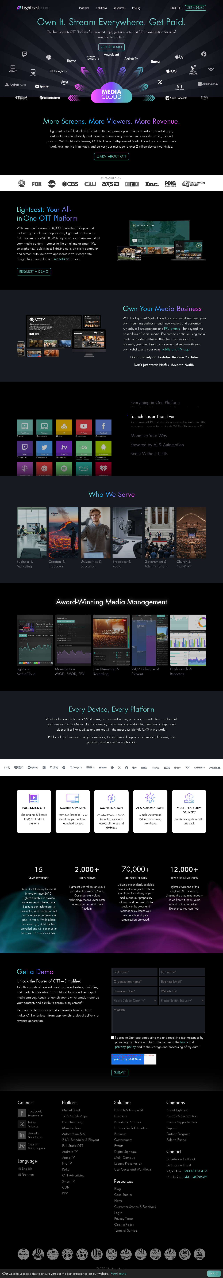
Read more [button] (118, 1273)
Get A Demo (195, 7)
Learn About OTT (112, 156)
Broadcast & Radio (127, 1122)
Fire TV (67, 1163)
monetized (62, 259)
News (118, 1201)
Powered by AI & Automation (157, 444)
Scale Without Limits (149, 453)
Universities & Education (131, 1128)
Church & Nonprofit (128, 1110)
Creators (120, 1116)
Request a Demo (34, 271)
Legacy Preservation (128, 1163)
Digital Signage (125, 1152)
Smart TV (68, 1181)
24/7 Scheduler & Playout (80, 1140)
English (27, 1169)
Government (123, 1140)
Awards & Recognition (182, 1116)
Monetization (71, 1128)
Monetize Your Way (148, 435)
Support (172, 1128)
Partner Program (178, 1134)
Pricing (136, 8)
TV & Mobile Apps (74, 1116)
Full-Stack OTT (72, 1146)
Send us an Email (179, 1165)
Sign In (176, 8)
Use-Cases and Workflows (132, 1169)
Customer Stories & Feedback (135, 1207)
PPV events (172, 328)
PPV (65, 1193)
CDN (66, 1187)
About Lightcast (178, 1110)
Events (118, 1146)
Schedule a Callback (181, 1159)
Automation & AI (74, 1134)
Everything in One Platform (155, 403)
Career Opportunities (182, 1122)
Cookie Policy (124, 1225)
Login (118, 1213)
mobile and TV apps (176, 349)
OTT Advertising (73, 1175)
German (28, 1174)
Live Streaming (72, 1122)
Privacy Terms (123, 1219)
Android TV (70, 1152)
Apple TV (68, 1158)
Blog (117, 1189)
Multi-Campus (124, 1158)
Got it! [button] (214, 1273)
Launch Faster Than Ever (152, 412)
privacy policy (125, 1046)
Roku (66, 1169)
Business (120, 1134)
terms (184, 1042)
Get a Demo (111, 47)
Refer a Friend (176, 1140)
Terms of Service (125, 1230)
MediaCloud (71, 1110)
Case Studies (123, 1195)
